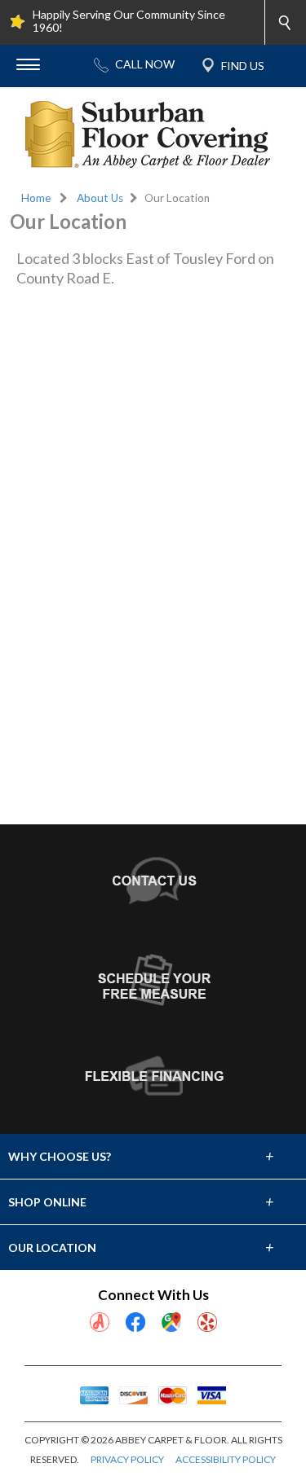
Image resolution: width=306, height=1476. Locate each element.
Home (36, 197)
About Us (100, 197)
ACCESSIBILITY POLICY (225, 1459)
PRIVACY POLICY (127, 1459)
